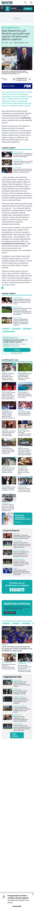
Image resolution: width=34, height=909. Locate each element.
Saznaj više (17, 906)
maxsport (6, 623)
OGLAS (17, 18)
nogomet (6, 328)
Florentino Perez (8, 331)
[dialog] (17, 901)
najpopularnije (12, 676)
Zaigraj (17, 350)
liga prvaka (26, 623)
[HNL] (17, 519)
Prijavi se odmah (10, 612)
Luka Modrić (16, 328)
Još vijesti (15, 735)
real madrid (27, 328)
